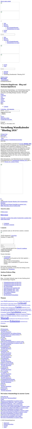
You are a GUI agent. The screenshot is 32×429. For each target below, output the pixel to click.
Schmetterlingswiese (23, 321)
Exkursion (15, 321)
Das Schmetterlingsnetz (12, 27)
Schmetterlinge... (8, 293)
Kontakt (6, 425)
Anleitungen (4, 368)
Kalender (25, 143)
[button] (16, 102)
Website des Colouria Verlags (11, 161)
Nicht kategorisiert (5, 355)
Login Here (14, 235)
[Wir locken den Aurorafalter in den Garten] (12, 414)
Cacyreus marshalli (25, 309)
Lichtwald (22, 303)
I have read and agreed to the (14, 248)
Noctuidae (26, 310)
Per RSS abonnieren (6, 332)
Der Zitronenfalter (8, 286)
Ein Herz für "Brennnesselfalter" (9, 398)
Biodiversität (19, 309)
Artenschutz (4, 351)
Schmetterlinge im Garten (13, 29)
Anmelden (3, 269)
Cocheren (6, 307)
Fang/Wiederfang (18, 305)
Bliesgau (30, 310)
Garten (18, 307)
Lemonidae (22, 315)
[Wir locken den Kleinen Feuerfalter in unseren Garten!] (15, 410)
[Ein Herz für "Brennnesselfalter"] (4, 396)
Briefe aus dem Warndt (6, 364)
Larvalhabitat (16, 312)
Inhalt (5, 427)
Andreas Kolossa (11, 305)
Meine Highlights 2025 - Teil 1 (11, 290)
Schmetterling (3, 323)
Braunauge (16, 301)
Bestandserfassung (10, 301)
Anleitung (15, 303)
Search (3, 113)
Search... (3, 110)
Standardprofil (4, 80)
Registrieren (12, 269)
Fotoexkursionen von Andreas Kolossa (10, 334)
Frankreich (23, 314)
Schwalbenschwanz (12, 318)
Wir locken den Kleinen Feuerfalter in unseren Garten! (14, 412)
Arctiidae (28, 305)
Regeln (2, 385)
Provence (5, 309)
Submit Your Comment (6, 250)
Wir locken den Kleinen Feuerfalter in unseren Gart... (14, 204)
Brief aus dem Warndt (8, 310)
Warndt (5, 318)
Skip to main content (6, 1)
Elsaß (16, 309)
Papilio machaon (11, 303)
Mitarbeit (2, 301)
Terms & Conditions (22, 248)
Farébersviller (24, 307)
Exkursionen (4, 330)
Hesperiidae (20, 301)
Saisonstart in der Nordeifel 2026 (12, 288)
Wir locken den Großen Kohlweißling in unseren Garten (14, 407)
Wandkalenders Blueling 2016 (19, 160)
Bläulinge (3, 203)
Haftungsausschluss (8, 424)
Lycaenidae (3, 312)
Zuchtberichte (4, 359)
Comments (6, 223)
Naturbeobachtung (3, 314)
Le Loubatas (4, 372)
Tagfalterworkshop (24, 305)
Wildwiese (19, 315)
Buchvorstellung (5, 139)
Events (5, 30)
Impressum (3, 389)
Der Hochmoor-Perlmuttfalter (11, 295)
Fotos (5, 31)
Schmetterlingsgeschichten (15, 139)
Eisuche (16, 318)
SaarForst (26, 315)
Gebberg (24, 301)
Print (2, 138)
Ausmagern (2, 321)
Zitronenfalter (3, 307)
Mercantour (6, 321)
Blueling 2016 (16, 201)
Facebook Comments (9, 224)
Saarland (8, 312)
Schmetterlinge (23, 201)
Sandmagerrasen (14, 315)
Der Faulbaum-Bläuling (9, 292)
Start (5, 23)
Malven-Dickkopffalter (7, 315)
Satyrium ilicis (26, 318)
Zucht (5, 301)
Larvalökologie (11, 309)
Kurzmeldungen (5, 347)
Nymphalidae (11, 314)
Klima (20, 310)
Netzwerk (6, 26)
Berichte (6, 24)
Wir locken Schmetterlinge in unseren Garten (12, 343)
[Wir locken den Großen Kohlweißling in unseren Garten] (15, 406)
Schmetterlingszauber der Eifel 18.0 (12, 285)
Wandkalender (4, 201)
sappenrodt (6, 258)
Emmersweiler (15, 310)
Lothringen (18, 314)
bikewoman (4, 78)
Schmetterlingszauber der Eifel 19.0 (12, 283)
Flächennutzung (5, 303)
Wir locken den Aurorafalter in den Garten (11, 416)
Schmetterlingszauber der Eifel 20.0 (12, 282)
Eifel (22, 310)
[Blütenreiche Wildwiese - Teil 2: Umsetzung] (12, 402)
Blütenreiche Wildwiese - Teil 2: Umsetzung (11, 403)
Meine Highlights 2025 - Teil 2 (11, 289)
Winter (24, 310)
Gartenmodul (23, 312)
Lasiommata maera (11, 307)
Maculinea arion (21, 318)
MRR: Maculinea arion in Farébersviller (10, 205)
